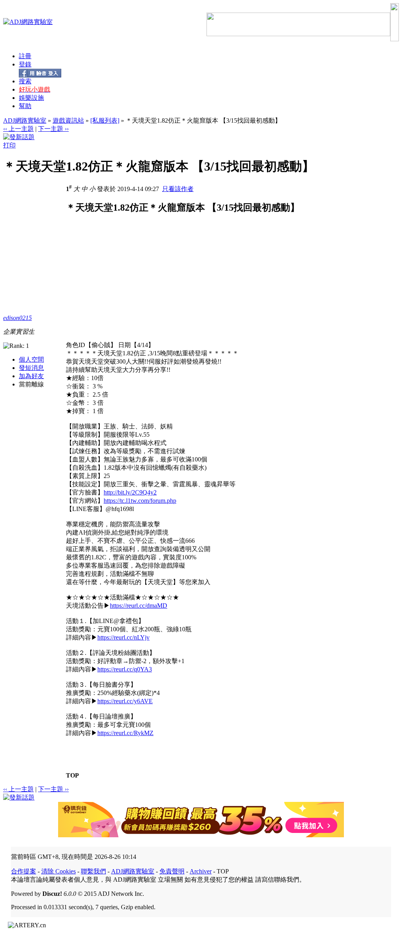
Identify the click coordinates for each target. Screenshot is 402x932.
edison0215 (17, 317)
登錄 (25, 64)
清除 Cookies (58, 871)
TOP (72, 775)
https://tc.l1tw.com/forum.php (140, 500)
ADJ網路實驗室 (24, 120)
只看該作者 (178, 189)
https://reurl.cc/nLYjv (123, 637)
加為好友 (31, 376)
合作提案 (23, 871)
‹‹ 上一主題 (18, 128)
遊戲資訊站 (68, 120)
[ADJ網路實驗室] (28, 21)
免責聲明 (172, 871)
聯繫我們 (93, 871)
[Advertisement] (132, 286)
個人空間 (31, 359)
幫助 (25, 106)
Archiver (201, 871)
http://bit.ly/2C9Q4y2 (130, 492)
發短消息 (31, 367)
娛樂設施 (31, 97)
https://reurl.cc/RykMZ (125, 733)
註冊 (25, 56)
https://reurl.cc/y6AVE (125, 701)
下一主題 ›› (53, 128)
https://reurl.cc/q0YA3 (124, 669)
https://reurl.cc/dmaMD (138, 605)
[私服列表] (104, 120)
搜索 (25, 81)
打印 (9, 145)
